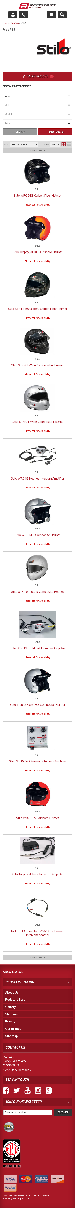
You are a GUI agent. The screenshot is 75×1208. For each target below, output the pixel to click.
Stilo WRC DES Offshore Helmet (37, 818)
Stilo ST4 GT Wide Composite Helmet (37, 422)
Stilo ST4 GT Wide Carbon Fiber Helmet (37, 365)
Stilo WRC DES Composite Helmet (37, 535)
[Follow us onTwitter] (16, 1090)
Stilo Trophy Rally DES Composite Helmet (37, 704)
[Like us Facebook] (6, 1090)
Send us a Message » (17, 1070)
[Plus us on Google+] (49, 1090)
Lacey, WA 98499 (14, 1061)
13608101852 (11, 1065)
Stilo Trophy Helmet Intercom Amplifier (38, 874)
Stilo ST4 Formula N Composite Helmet (37, 591)
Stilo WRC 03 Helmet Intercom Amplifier (37, 478)
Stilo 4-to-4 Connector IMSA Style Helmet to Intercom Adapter (37, 933)
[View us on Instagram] (38, 1090)
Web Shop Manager (21, 1198)
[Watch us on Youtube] (27, 1090)
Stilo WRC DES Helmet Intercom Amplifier (37, 648)
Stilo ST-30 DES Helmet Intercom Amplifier (37, 761)
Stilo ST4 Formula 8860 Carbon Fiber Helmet (37, 309)
